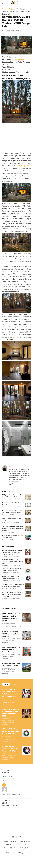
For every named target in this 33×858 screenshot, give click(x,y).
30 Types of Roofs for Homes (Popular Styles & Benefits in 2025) (13, 496)
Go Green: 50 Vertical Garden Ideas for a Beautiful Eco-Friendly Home (13, 585)
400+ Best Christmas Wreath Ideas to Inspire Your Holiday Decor (13, 569)
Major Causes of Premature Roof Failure (11, 519)
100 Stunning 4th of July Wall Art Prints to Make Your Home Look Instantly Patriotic (12, 552)
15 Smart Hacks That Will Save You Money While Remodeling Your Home (12, 511)
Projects (12, 9)
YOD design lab (23, 166)
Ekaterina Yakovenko (9, 668)
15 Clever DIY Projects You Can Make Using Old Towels (13, 536)
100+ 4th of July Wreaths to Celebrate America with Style (10, 577)
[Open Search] (30, 3)
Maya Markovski (8, 699)
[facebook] (10, 485)
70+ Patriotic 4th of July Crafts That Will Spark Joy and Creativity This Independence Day (13, 594)
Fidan (5, 30)
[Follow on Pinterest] (12, 485)
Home (4, 9)
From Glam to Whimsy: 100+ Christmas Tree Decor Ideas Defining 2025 (12, 561)
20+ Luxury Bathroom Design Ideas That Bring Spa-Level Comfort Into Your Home (12, 528)
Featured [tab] (6, 684)
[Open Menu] (3, 3)
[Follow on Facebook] (13, 837)
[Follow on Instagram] (16, 837)
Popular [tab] (14, 684)
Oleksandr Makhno (9, 623)
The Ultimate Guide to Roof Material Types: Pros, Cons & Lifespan (12, 503)
